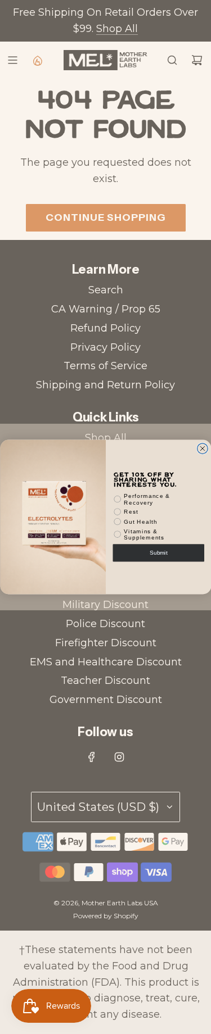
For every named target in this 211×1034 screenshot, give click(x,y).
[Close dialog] (202, 448)
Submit (158, 553)
